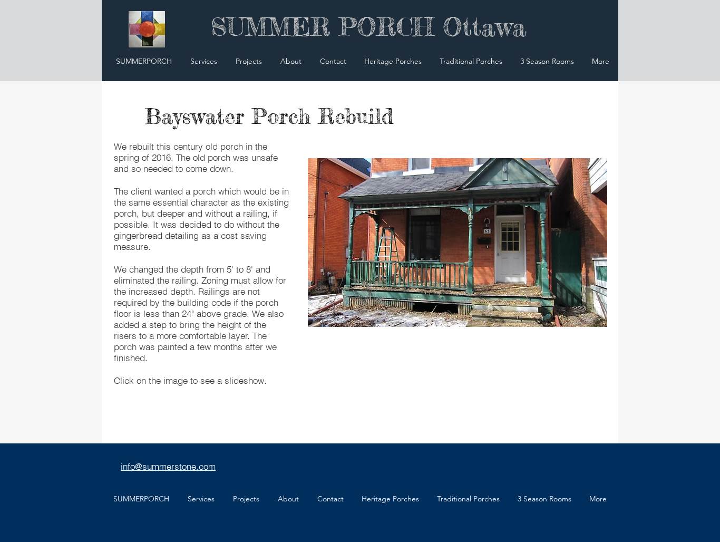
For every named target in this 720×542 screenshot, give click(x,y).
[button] (457, 242)
